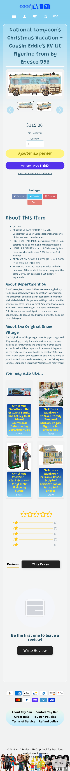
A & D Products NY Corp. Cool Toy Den (35, 749)
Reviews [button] (13, 564)
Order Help (21, 717)
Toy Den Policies (44, 717)
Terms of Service (23, 721)
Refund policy (48, 721)
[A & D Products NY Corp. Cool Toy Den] (35, 6)
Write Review (41, 564)
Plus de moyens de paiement (35, 173)
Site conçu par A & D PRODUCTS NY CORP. (35, 757)
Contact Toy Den (47, 712)
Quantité (35, 138)
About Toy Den (22, 712)
